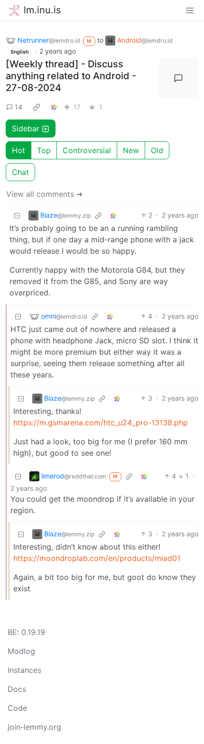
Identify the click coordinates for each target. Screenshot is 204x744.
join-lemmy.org (34, 727)
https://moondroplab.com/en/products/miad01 (96, 558)
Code (17, 708)
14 (18, 107)
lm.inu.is (42, 10)
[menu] (189, 10)
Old (157, 150)
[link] (36, 107)
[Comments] (179, 78)
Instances (24, 670)
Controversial (87, 150)
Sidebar (25, 128)
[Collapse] (17, 215)
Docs (17, 689)
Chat (20, 172)
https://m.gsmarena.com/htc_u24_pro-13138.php (100, 422)
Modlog (21, 651)
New (131, 150)
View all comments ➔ (44, 194)
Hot (18, 150)
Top (44, 150)
